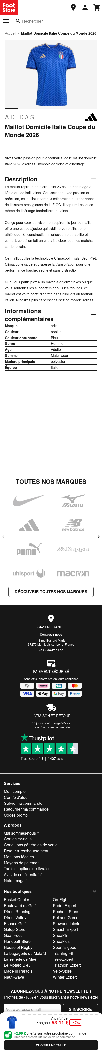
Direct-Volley (15, 917)
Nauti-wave (14, 977)
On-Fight (60, 899)
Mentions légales (19, 857)
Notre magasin (17, 880)
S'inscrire (80, 1009)
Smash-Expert (65, 929)
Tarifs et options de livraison (28, 868)
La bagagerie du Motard (25, 953)
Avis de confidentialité (23, 874)
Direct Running (17, 911)
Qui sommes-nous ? (21, 833)
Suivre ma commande (23, 803)
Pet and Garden (67, 917)
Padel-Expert (64, 905)
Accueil (10, 33)
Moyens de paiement (22, 863)
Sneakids (61, 941)
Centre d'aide (15, 797)
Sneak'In (60, 935)
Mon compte (15, 791)
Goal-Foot (13, 935)
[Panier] (97, 7)
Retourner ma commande (26, 809)
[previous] (3, 536)
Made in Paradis (18, 971)
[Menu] (6, 21)
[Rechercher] (18, 21)
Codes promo (16, 815)
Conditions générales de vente (31, 845)
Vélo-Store (62, 971)
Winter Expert (65, 977)
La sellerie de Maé (20, 959)
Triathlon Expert (67, 965)
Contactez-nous (51, 634)
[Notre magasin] (73, 7)
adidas (20, 117)
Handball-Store (17, 941)
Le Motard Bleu (17, 965)
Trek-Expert (63, 959)
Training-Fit (63, 953)
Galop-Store (14, 929)
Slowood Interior (67, 923)
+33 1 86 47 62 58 (51, 650)
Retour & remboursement (26, 851)
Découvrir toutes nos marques (51, 591)
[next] (98, 536)
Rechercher (32, 21)
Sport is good (64, 947)
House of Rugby (18, 947)
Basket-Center (16, 899)
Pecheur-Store (65, 911)
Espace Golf (15, 923)
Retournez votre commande (51, 727)
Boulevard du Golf (20, 905)
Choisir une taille (51, 1045)
